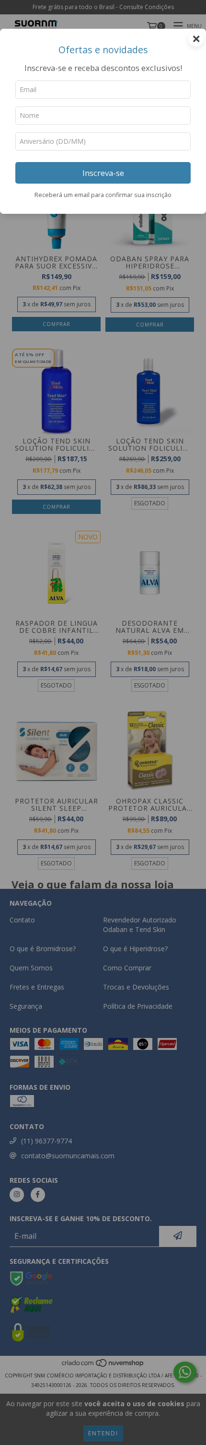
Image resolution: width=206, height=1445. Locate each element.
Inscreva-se (103, 172)
